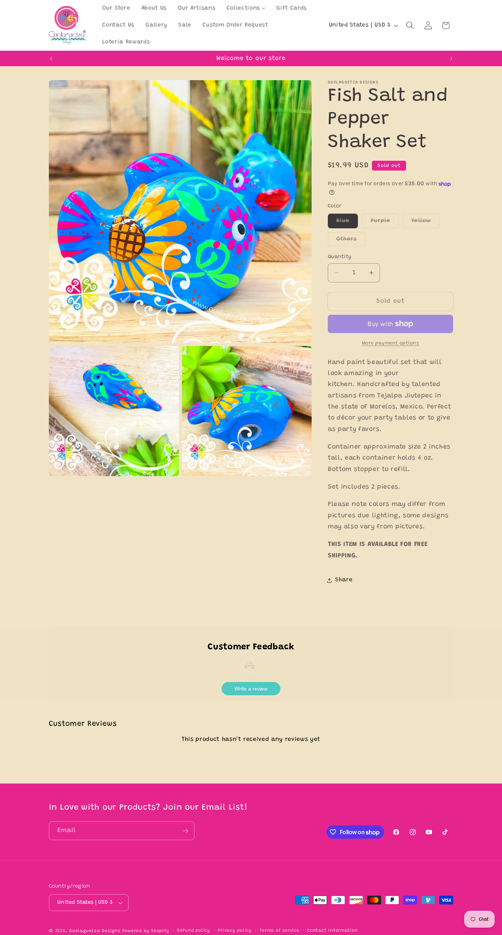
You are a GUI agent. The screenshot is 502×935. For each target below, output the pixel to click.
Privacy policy (235, 930)
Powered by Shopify (145, 931)
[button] (410, 25)
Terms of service (279, 930)
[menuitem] (116, 8)
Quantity (340, 257)
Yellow (425, 223)
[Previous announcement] (51, 58)
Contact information (332, 930)
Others (351, 241)
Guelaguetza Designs (95, 931)
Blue (347, 223)
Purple (385, 223)
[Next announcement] (451, 58)
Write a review (251, 689)
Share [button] (343, 580)
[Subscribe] (185, 831)
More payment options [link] (390, 343)
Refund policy (193, 930)
